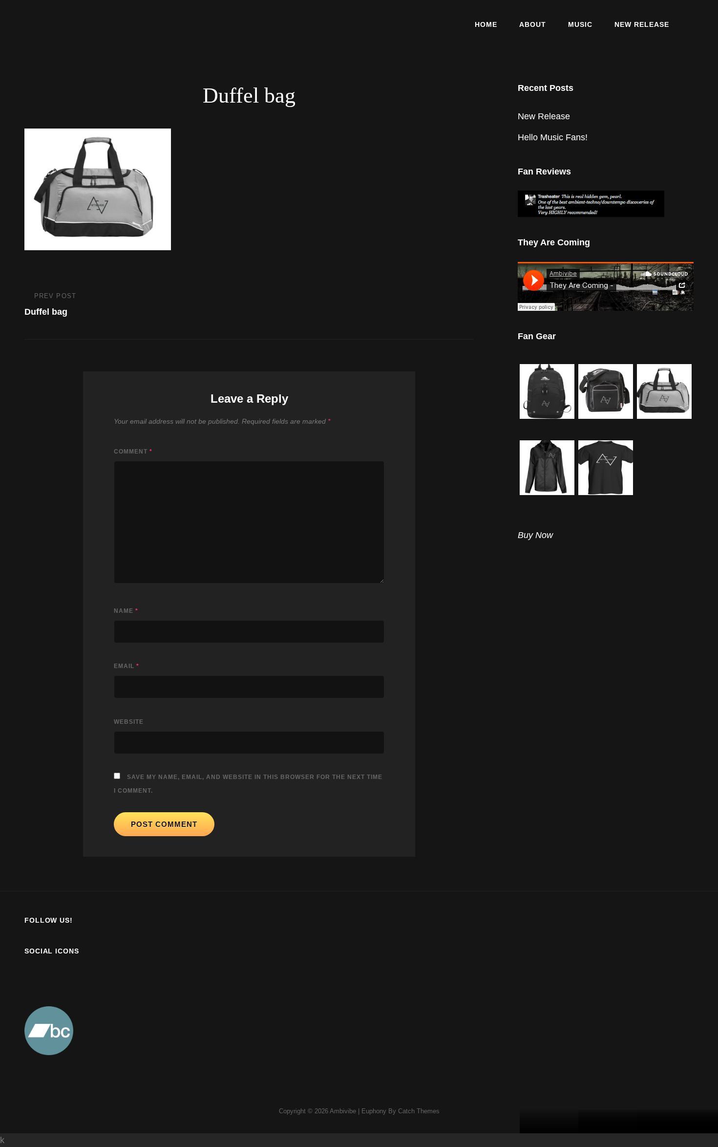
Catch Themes (419, 1111)
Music (580, 24)
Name (126, 610)
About (532, 24)
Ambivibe (343, 1111)
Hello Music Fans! (553, 137)
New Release (641, 24)
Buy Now (535, 535)
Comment (133, 451)
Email (126, 666)
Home (486, 24)
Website (129, 721)
